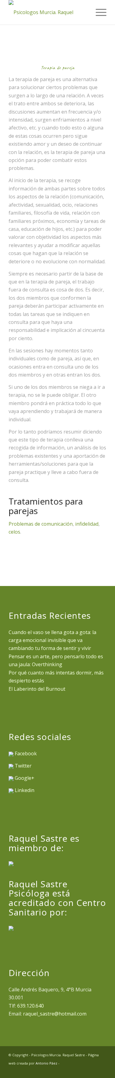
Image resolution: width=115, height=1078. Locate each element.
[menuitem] (98, 12)
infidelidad (86, 523)
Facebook (26, 753)
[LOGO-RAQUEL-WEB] (48, 12)
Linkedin (24, 790)
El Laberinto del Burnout (37, 688)
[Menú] (98, 12)
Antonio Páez (46, 1063)
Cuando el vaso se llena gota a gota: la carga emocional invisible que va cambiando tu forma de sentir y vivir (52, 640)
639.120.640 (30, 1005)
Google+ (24, 778)
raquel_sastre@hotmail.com (54, 1013)
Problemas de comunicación (41, 523)
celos (14, 531)
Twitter (23, 765)
